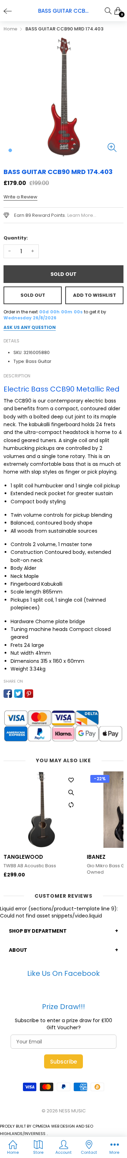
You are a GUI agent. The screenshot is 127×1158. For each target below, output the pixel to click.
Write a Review (20, 196)
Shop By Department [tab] (38, 930)
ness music (72, 1110)
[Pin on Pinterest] (29, 693)
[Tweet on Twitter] (18, 693)
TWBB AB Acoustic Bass (30, 866)
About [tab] (18, 950)
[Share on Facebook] (8, 693)
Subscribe (63, 1061)
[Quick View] (71, 792)
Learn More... (81, 215)
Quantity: (16, 238)
